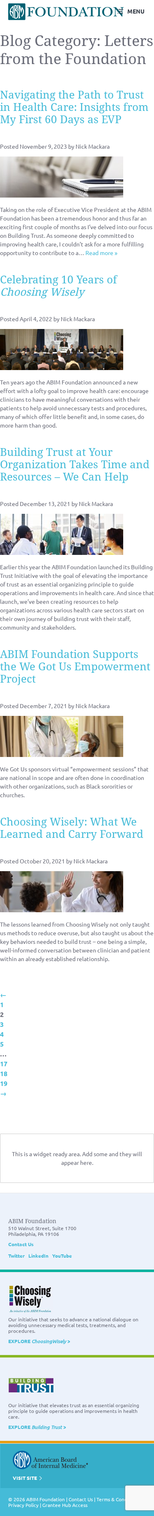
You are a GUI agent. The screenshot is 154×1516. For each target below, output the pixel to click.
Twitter (16, 1255)
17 (3, 1063)
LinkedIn (38, 1255)
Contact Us (21, 1244)
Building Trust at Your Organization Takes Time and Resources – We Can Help (74, 464)
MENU (136, 11)
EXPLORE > (39, 1341)
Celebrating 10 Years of (58, 286)
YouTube (62, 1255)
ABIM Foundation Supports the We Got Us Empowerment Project (75, 666)
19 (3, 1083)
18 (3, 1073)
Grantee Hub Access (64, 1505)
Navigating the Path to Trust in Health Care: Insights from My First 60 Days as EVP (74, 107)
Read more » (101, 252)
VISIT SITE (25, 1478)
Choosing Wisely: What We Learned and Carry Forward (71, 828)
